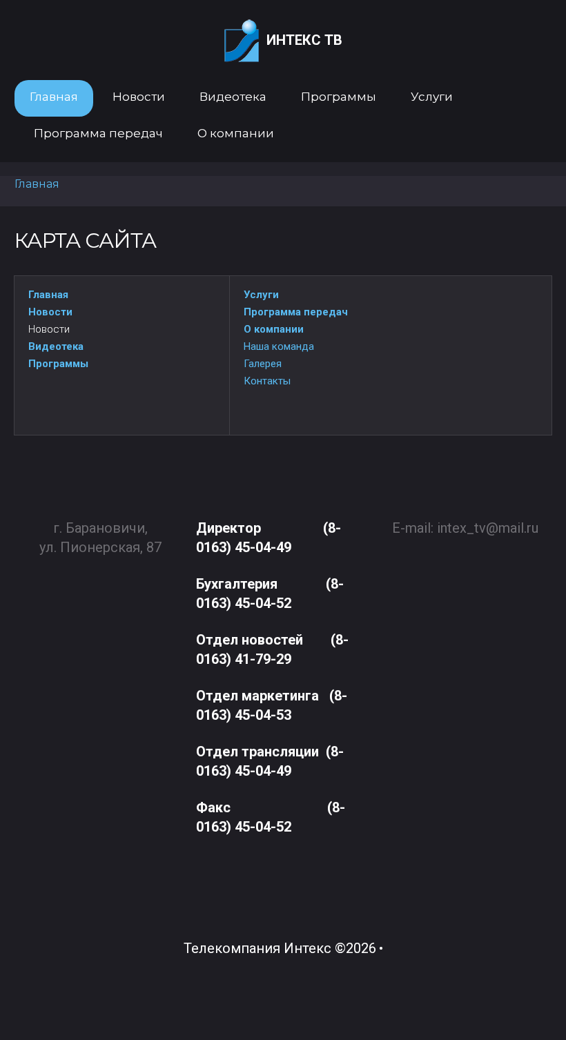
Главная (48, 294)
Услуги (261, 294)
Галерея (263, 363)
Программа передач (296, 312)
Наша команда (279, 346)
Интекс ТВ (304, 40)
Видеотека (56, 346)
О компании (274, 329)
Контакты (267, 381)
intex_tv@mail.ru (487, 528)
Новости (50, 312)
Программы (58, 363)
